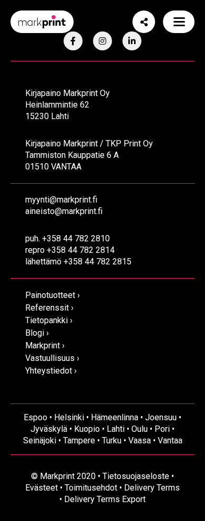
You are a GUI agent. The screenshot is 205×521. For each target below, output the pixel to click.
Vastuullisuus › (52, 358)
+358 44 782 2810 (76, 238)
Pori (162, 429)
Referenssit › (49, 308)
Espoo (35, 417)
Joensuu (161, 417)
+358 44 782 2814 (81, 250)
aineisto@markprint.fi (63, 211)
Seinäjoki (39, 440)
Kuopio (87, 429)
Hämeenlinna (114, 417)
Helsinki (69, 417)
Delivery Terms (152, 488)
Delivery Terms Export (105, 499)
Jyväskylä (48, 429)
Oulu (139, 429)
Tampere (79, 440)
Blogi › (37, 333)
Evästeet (41, 488)
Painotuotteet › (52, 295)
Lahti (116, 429)
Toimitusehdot (91, 488)
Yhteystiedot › (51, 371)
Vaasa (139, 440)
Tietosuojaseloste (135, 476)
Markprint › (45, 345)
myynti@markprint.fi (61, 200)
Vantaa (170, 440)
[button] (178, 21)
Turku (111, 440)
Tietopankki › (49, 320)
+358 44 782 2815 (97, 262)
